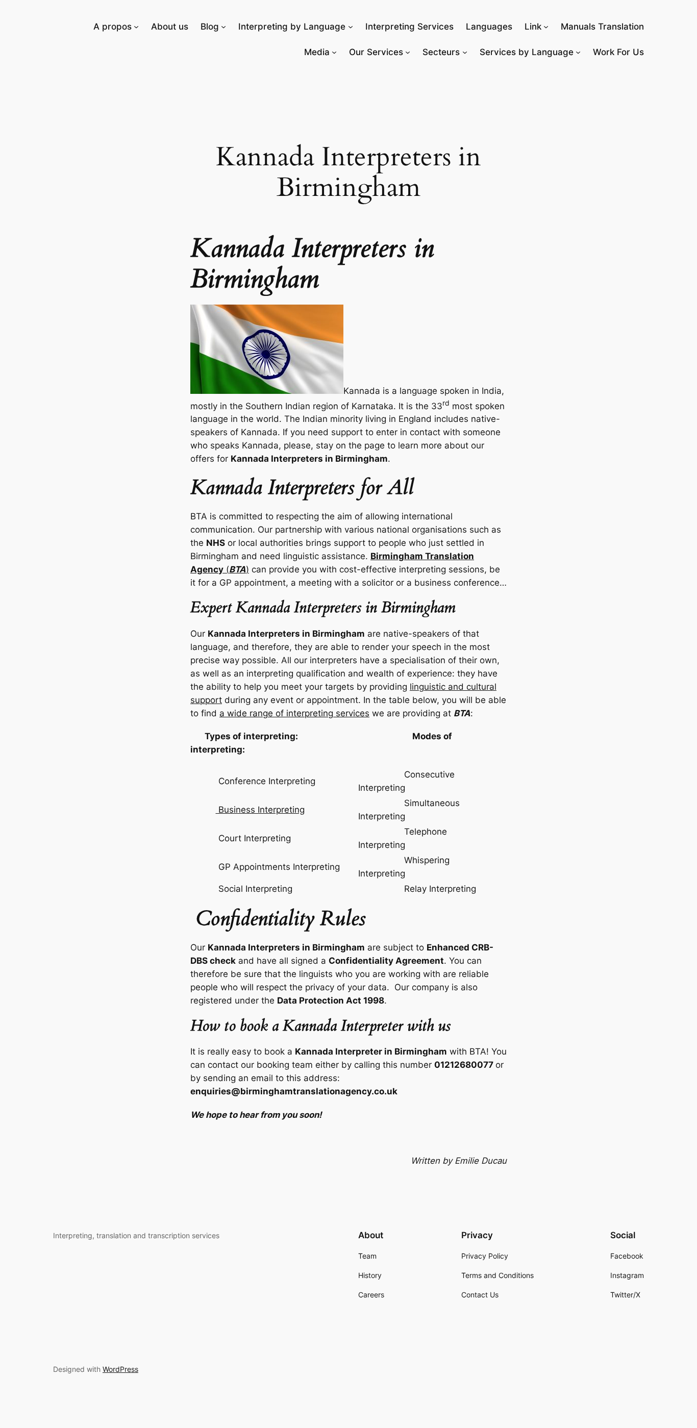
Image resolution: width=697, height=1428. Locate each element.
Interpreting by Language (291, 26)
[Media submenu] (334, 52)
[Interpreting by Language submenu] (350, 26)
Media (317, 52)
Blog (210, 26)
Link (533, 26)
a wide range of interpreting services (294, 713)
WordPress (120, 1369)
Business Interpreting (260, 810)
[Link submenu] (546, 26)
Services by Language (527, 52)
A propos (112, 26)
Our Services (376, 52)
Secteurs (441, 52)
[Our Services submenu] (407, 52)
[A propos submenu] (136, 26)
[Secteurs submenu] (464, 52)
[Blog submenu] (223, 26)
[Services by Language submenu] (578, 52)
